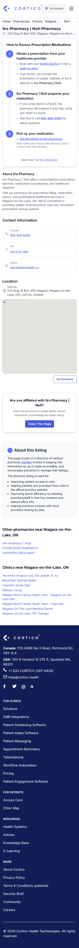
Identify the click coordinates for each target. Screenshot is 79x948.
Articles (9, 835)
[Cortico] (22, 8)
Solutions (10, 709)
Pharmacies (21, 21)
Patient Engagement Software (25, 781)
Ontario (37, 21)
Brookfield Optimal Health (19, 580)
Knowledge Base (16, 843)
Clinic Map (11, 808)
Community (12, 902)
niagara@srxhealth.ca (24, 267)
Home (6, 21)
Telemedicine (13, 757)
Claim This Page (39, 424)
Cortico (26, 462)
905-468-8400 (20, 235)
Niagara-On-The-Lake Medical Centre (27, 608)
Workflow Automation (19, 765)
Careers (9, 910)
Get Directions (65, 379)
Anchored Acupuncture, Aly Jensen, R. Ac (30, 575)
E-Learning (11, 851)
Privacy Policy (14, 877)
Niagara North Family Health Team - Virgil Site (32, 603)
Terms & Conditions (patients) (25, 886)
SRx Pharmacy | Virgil (16, 543)
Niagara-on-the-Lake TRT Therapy (25, 613)
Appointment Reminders (21, 749)
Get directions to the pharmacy (41, 139)
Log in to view (19, 251)
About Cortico (14, 869)
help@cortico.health (23, 677)
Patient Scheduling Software (24, 725)
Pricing (8, 773)
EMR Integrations (16, 717)
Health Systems (15, 827)
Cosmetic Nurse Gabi (16, 585)
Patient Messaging (17, 741)
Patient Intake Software (20, 733)
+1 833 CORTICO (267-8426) (30, 671)
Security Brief (13, 894)
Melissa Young (12, 590)
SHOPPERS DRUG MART (18, 553)
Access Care (12, 800)
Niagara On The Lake (53, 21)
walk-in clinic (29, 68)
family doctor (49, 63)
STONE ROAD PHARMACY (20, 548)
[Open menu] (71, 8)
